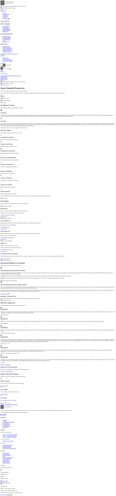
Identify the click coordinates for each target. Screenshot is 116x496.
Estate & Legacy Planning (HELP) (9, 448)
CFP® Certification (4, 75)
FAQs (4, 40)
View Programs (3, 386)
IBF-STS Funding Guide (7, 457)
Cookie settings (9, 494)
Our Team (5, 421)
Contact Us (11, 371)
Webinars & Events (6, 462)
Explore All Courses (7, 51)
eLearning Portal (14, 53)
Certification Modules (7, 37)
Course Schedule (6, 28)
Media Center (5, 57)
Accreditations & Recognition (8, 422)
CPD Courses (18, 75)
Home (1, 9)
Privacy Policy (3, 494)
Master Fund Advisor (7, 47)
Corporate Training (6, 424)
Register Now (5, 31)
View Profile (2, 216)
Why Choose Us (6, 423)
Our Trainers (5, 16)
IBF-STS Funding (6, 30)
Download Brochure (7, 29)
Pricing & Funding (6, 39)
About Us (5, 13)
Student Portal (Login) (7, 458)
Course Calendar (3, 394)
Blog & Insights (6, 453)
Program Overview (6, 26)
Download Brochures (7, 455)
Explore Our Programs (4, 258)
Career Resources (6, 459)
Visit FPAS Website (4, 293)
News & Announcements (8, 60)
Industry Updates (6, 460)
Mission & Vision (6, 14)
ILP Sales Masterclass (7, 49)
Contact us (2, 63)
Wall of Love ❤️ (6, 18)
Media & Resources (4, 79)
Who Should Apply (6, 38)
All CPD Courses (6, 46)
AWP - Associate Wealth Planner (10, 435)
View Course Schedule (4, 371)
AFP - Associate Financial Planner (10, 434)
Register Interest (6, 41)
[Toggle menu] (1, 66)
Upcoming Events (3, 76)
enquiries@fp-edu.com (6, 482)
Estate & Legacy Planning (8, 50)
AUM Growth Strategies (7, 48)
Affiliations (5, 17)
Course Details (6, 27)
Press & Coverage (6, 59)
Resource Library (6, 454)
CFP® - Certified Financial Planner (9, 437)
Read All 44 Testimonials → (5, 364)
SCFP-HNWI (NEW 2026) (8, 441)
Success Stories (6, 425)
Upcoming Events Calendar (5, 53)
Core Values (5, 15)
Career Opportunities (7, 426)
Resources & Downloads (7, 61)
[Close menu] (10, 69)
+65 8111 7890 (5, 481)
